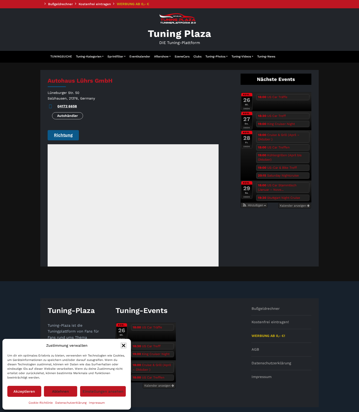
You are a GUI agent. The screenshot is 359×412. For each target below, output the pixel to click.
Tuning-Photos (215, 56)
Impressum (97, 402)
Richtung (63, 135)
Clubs (197, 56)
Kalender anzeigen (293, 205)
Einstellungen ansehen (103, 391)
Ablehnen (60, 391)
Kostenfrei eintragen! (270, 322)
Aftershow (161, 56)
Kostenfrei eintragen (95, 4)
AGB (255, 349)
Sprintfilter (115, 56)
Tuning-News (266, 56)
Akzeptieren (24, 391)
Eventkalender (139, 56)
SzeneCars (182, 56)
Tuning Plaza (179, 33)
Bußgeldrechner (60, 4)
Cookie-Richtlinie (41, 402)
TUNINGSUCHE (61, 56)
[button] (123, 345)
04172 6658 (67, 106)
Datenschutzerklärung (70, 402)
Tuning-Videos (241, 56)
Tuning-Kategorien (88, 56)
